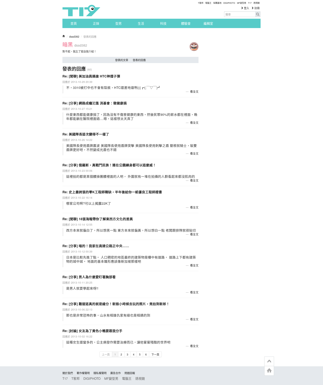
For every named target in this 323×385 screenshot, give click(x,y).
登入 (246, 8)
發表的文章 (121, 60)
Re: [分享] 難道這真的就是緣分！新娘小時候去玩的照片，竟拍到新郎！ (116, 303)
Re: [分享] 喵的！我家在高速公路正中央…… (95, 245)
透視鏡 (256, 2)
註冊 (257, 8)
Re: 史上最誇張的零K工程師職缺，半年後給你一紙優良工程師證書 (112, 192)
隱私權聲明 (100, 373)
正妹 (96, 23)
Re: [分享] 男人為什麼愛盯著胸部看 (89, 276)
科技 (163, 23)
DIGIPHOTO (229, 2)
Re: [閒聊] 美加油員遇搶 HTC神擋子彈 (91, 76)
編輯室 (208, 23)
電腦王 (208, 2)
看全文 (194, 91)
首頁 (73, 23)
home (269, 370)
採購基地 (217, 2)
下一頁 (155, 354)
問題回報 (129, 373)
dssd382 (74, 36)
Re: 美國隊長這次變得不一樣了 (85, 134)
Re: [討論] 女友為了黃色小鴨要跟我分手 (92, 330)
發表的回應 (139, 60)
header (269, 361)
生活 (141, 23)
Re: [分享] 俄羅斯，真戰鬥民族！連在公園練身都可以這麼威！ (109, 165)
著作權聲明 (83, 373)
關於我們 (67, 373)
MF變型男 (241, 2)
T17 (81, 10)
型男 (118, 23)
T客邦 (200, 2)
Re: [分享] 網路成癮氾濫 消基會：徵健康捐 (94, 103)
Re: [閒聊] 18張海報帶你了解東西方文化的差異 (97, 218)
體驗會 (186, 23)
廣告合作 (115, 373)
